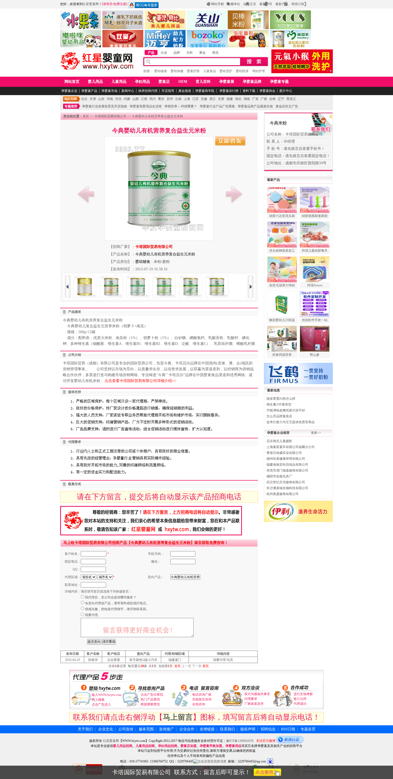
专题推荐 (70, 106)
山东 (101, 99)
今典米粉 (278, 123)
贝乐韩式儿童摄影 (279, 441)
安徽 (204, 99)
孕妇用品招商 (167, 746)
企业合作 (186, 729)
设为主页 (249, 4)
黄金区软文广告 (287, 106)
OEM (182, 82)
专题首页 (307, 729)
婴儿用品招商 (122, 746)
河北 (118, 99)
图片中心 (285, 91)
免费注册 (119, 4)
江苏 (195, 99)
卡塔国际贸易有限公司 (110, 116)
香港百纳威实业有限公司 (284, 453)
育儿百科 (203, 82)
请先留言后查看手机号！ (304, 149)
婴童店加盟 (188, 746)
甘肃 (221, 99)
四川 (152, 99)
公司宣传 (125, 729)
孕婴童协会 (267, 91)
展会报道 (184, 91)
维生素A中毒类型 (279, 404)
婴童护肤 (193, 71)
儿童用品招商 (145, 746)
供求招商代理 (147, 91)
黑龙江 (291, 99)
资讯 (215, 52)
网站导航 (217, 4)
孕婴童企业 (69, 91)
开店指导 (167, 91)
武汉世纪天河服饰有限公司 (286, 482)
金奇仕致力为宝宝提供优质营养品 (291, 422)
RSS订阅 (288, 729)
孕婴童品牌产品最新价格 (255, 106)
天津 (93, 99)
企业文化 (105, 729)
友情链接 (207, 729)
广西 (264, 99)
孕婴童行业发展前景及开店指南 (104, 106)
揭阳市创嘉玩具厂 (279, 476)
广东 (255, 99)
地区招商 (70, 99)
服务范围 (146, 729)
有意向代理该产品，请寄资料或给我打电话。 (117, 603)
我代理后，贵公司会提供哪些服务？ (110, 597)
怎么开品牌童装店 (279, 416)
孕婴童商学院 (204, 91)
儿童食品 (209, 71)
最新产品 (281, 4)
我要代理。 (93, 615)
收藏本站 (233, 4)
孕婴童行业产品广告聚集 (217, 106)
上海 (187, 99)
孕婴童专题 (279, 82)
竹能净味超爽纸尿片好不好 (286, 410)
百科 (189, 52)
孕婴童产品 (89, 91)
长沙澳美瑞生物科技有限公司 (287, 488)
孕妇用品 (142, 82)
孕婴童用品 (233, 746)
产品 (151, 52)
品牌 (177, 52)
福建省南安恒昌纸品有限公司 (287, 464)
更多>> (316, 433)
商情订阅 (297, 4)
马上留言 (178, 717)
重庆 (161, 99)
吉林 (272, 99)
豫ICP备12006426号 (240, 741)
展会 (202, 52)
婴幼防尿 (242, 71)
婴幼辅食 (160, 71)
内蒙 (127, 99)
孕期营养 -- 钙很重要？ (180, 106)
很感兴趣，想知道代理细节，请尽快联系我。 (117, 609)
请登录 (108, 4)
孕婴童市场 (109, 91)
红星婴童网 (91, 4)
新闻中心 (127, 91)
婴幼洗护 (225, 71)
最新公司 (265, 4)
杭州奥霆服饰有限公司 (283, 494)
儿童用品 (118, 82)
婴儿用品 (95, 82)
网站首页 (71, 82)
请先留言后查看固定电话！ (307, 156)
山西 (135, 99)
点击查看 (113, 660)
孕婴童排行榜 (228, 91)
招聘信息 (268, 729)
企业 (164, 52)
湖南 (247, 99)
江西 (144, 99)
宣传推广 (166, 729)
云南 (178, 99)
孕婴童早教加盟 (211, 746)
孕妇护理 (258, 71)
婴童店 (164, 82)
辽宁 (281, 99)
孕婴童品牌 (252, 82)
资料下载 (248, 91)
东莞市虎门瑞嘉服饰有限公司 (287, 470)
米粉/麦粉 (162, 262)
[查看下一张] (234, 194)
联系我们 (227, 729)
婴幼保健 (177, 71)
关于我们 (85, 729)
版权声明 (247, 729)
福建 (229, 99)
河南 (110, 99)
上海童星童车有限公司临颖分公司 (291, 447)
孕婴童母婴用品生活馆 (146, 106)
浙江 (212, 99)
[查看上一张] (86, 194)
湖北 (238, 99)
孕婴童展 (226, 82)
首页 (86, 116)
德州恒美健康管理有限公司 (286, 459)
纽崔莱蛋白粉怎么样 (281, 398)
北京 (84, 99)
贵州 (170, 99)
